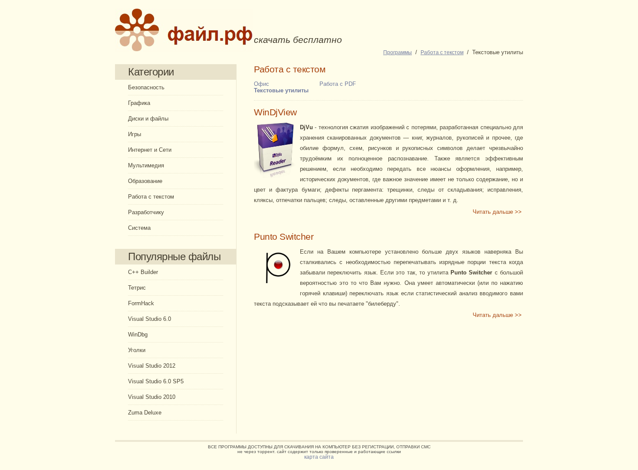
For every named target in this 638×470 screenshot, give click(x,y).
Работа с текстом (151, 196)
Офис (261, 84)
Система (139, 228)
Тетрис (137, 287)
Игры (134, 134)
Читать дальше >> (497, 212)
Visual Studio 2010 (151, 397)
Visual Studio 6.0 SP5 (156, 381)
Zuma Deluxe (144, 412)
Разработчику (146, 212)
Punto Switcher (283, 237)
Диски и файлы (148, 118)
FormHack (141, 303)
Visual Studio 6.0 (149, 319)
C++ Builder (143, 272)
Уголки (136, 350)
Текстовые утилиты (281, 90)
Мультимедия (146, 165)
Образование (145, 181)
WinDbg (138, 334)
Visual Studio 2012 (151, 365)
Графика (139, 103)
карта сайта (319, 457)
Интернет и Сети (149, 150)
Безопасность (146, 87)
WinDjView (275, 112)
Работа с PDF (337, 84)
